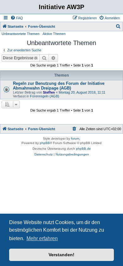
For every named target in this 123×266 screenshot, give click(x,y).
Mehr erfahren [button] (42, 238)
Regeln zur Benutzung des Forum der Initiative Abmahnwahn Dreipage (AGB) (58, 85)
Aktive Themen (54, 34)
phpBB (45, 143)
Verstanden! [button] (61, 254)
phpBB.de (83, 148)
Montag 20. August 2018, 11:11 (82, 92)
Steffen (49, 92)
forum (75, 138)
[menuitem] (16, 18)
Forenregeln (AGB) (44, 96)
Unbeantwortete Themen (20, 34)
